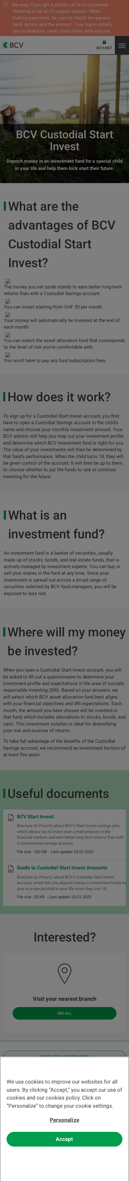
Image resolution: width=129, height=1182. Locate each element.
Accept (64, 1139)
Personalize (64, 1120)
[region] (64, 1119)
